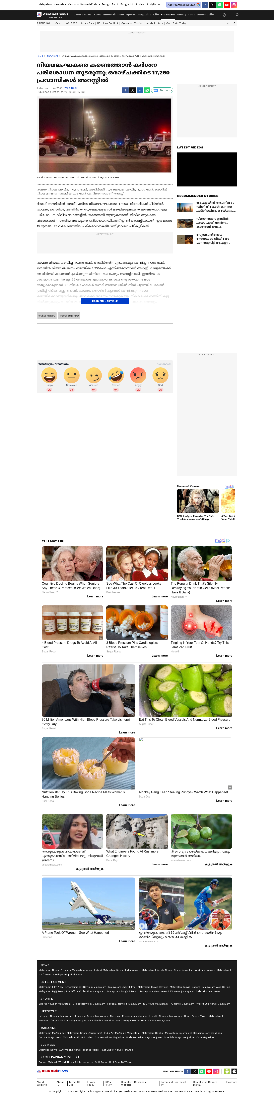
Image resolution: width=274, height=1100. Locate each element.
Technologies (91, 1049)
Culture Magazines (50, 1037)
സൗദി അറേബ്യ (69, 315)
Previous (228, 23)
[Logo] (54, 15)
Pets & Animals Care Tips (98, 1020)
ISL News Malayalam (155, 1003)
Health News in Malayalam (166, 1016)
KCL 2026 (71, 23)
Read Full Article (105, 301)
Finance (128, 1049)
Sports (131, 14)
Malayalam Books (152, 1033)
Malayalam (45, 4)
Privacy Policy (91, 1083)
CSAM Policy (108, 1083)
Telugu (105, 4)
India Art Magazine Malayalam (122, 1033)
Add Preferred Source (181, 4)
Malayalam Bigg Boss (51, 991)
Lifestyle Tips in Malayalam (91, 1016)
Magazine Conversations (207, 1033)
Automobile (205, 14)
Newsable (60, 4)
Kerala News (164, 970)
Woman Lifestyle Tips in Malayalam (60, 1020)
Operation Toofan (131, 23)
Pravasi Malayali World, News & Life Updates (66, 1062)
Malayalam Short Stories (78, 1037)
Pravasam (168, 14)
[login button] (225, 15)
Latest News (82, 14)
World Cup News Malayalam (213, 1003)
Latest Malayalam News (108, 970)
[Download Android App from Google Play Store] (227, 1071)
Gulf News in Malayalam (53, 974)
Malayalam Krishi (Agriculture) (84, 1033)
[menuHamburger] (231, 15)
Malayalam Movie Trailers (185, 987)
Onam (58, 23)
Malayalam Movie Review (153, 987)
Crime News (181, 970)
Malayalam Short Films (122, 987)
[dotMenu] (219, 15)
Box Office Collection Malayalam (85, 991)
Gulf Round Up (103, 1062)
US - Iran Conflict (107, 23)
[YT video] (227, 5)
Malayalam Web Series (216, 987)
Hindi (133, 4)
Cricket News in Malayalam (89, 1003)
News (97, 14)
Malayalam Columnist (178, 1033)
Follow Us (166, 90)
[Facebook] (205, 5)
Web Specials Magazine (172, 1037)
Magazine (144, 14)
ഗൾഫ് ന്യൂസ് (46, 315)
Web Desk (70, 87)
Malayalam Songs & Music (122, 991)
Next (234, 23)
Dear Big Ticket (124, 1062)
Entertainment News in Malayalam (85, 987)
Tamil (115, 4)
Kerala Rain (87, 23)
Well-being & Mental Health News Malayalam (143, 1020)
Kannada (73, 4)
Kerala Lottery (154, 23)
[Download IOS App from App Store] (234, 1071)
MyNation (155, 4)
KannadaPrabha (90, 4)
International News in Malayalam (210, 970)
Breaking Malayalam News (76, 970)
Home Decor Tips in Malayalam (202, 1016)
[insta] (234, 5)
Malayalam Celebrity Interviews (201, 991)
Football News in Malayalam (124, 1003)
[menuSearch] (237, 15)
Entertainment (113, 14)
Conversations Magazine (109, 1037)
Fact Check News (111, 1049)
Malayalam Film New (51, 987)
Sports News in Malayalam (55, 1003)
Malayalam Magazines (52, 1033)
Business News (48, 1049)
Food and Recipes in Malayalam (129, 1016)
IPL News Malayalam (182, 1003)
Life (156, 14)
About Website (42, 1083)
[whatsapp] (219, 5)
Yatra (191, 14)
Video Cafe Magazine (201, 1037)
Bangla (124, 4)
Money (181, 14)
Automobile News (70, 1049)
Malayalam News (49, 970)
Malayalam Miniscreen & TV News (160, 991)
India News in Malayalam (139, 970)
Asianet (52, 1070)
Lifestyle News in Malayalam (56, 1016)
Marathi (143, 4)
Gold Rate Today (176, 23)
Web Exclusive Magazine (140, 1037)
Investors (231, 1082)
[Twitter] (212, 5)
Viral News (76, 974)
